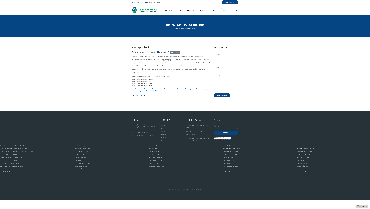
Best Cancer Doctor (5, 169)
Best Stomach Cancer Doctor (82, 149)
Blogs (194, 10)
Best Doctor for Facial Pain (7, 172)
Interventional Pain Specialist (82, 163)
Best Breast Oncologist (80, 166)
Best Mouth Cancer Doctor (229, 154)
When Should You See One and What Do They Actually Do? (16, 151)
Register (226, 133)
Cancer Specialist (79, 172)
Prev (136, 95)
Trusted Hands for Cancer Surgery (9, 163)
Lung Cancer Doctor (153, 172)
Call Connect (175, 52)
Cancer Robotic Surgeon (303, 172)
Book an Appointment (230, 2)
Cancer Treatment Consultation (231, 169)
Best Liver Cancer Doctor (81, 151)
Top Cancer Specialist (80, 157)
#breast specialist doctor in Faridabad (147, 89)
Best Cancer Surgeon (154, 154)
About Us (172, 10)
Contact (213, 10)
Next (142, 95)
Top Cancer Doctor (153, 151)
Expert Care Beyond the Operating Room (11, 157)
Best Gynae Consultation (229, 172)
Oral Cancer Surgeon (228, 157)
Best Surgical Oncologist (303, 166)
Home (165, 10)
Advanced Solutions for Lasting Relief (10, 154)
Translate (228, 140)
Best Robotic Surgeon (302, 146)
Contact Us (165, 138)
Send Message (222, 95)
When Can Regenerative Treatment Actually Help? (13, 149)
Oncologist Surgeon (301, 169)
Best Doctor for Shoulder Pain (82, 169)
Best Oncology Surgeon (302, 157)
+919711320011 (139, 135)
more (191, 127)
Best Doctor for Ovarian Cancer (231, 149)
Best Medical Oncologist (303, 154)
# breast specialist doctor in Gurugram (171, 89)
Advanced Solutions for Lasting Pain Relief (11, 166)
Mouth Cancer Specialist (155, 169)
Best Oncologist (152, 149)
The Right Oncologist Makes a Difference (11, 160)
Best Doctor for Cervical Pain (230, 163)
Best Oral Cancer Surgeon (155, 163)
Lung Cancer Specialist (80, 154)
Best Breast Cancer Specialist (82, 160)
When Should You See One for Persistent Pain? (13, 146)
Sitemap (163, 141)
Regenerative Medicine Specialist (305, 149)
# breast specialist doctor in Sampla (195, 89)
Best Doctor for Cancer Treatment (157, 160)
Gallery (188, 10)
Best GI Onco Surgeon (80, 146)
